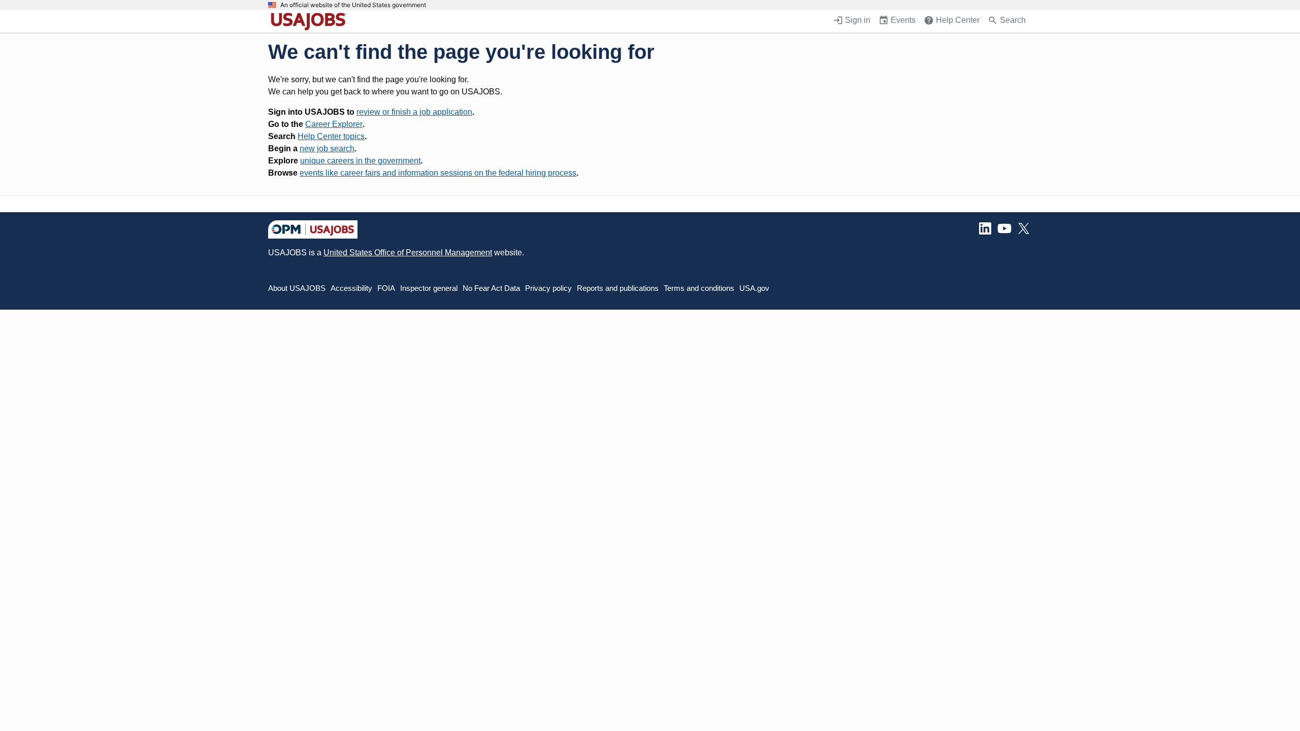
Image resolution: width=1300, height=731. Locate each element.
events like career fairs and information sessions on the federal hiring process (438, 173)
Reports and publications (618, 288)
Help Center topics (331, 136)
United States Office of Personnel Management (407, 252)
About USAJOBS (297, 288)
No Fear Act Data (491, 288)
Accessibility (351, 288)
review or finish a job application (414, 112)
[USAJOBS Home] (310, 21)
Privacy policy (548, 288)
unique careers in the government (360, 160)
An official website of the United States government (353, 5)
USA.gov (754, 288)
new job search (327, 148)
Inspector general (429, 288)
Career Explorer (334, 124)
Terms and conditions (699, 288)
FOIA (386, 288)
